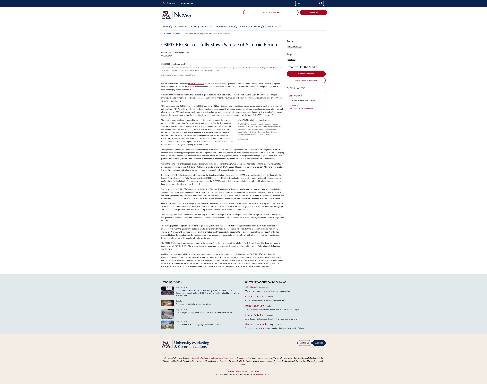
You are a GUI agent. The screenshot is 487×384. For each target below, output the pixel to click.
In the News (181, 27)
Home (168, 34)
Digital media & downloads (306, 80)
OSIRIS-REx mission (196, 84)
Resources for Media (250, 27)
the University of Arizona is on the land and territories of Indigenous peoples (219, 358)
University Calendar (199, 27)
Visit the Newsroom (306, 74)
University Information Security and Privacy (243, 371)
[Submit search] (321, 3)
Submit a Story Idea (271, 13)
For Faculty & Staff (224, 27)
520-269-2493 (294, 106)
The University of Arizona (261, 374)
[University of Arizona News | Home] (187, 15)
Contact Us (272, 27)
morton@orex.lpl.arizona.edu (301, 109)
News (165, 27)
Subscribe (314, 13)
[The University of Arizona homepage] (178, 3)
